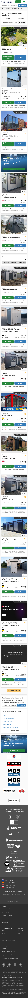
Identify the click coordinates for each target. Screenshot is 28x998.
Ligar (21, 57)
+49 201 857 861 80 (10, 885)
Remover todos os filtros (10, 22)
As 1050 (4, 715)
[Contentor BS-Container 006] (14, 402)
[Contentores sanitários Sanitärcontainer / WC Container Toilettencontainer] (14, 567)
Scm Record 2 (6, 894)
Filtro (8, 18)
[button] (26, 1)
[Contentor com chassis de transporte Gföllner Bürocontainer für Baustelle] (14, 77)
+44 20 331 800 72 (10, 880)
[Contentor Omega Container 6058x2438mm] (14, 121)
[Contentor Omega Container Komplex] (14, 224)
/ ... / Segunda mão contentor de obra (12, 8)
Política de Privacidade (8, 993)
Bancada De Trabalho (8, 718)
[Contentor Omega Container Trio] (14, 527)
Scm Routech (9, 898)
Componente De (6, 724)
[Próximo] (25, 36)
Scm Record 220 (18, 898)
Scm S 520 (18, 901)
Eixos (24, 894)
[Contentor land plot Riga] (14, 36)
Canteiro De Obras (7, 721)
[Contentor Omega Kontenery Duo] (14, 276)
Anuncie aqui (15, 800)
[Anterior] (2, 36)
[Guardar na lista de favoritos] (25, 48)
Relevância (20, 18)
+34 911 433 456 (9, 887)
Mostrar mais (15, 730)
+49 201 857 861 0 (10, 882)
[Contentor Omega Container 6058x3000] (14, 183)
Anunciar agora (14, 169)
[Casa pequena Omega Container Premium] (14, 443)
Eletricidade (10, 901)
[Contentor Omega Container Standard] (14, 360)
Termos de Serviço (19, 993)
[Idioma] (24, 1)
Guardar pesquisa (14, 690)
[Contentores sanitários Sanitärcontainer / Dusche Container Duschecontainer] (14, 316)
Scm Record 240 (16, 894)
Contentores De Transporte (10, 727)
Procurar (23, 5)
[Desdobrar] (14, 65)
